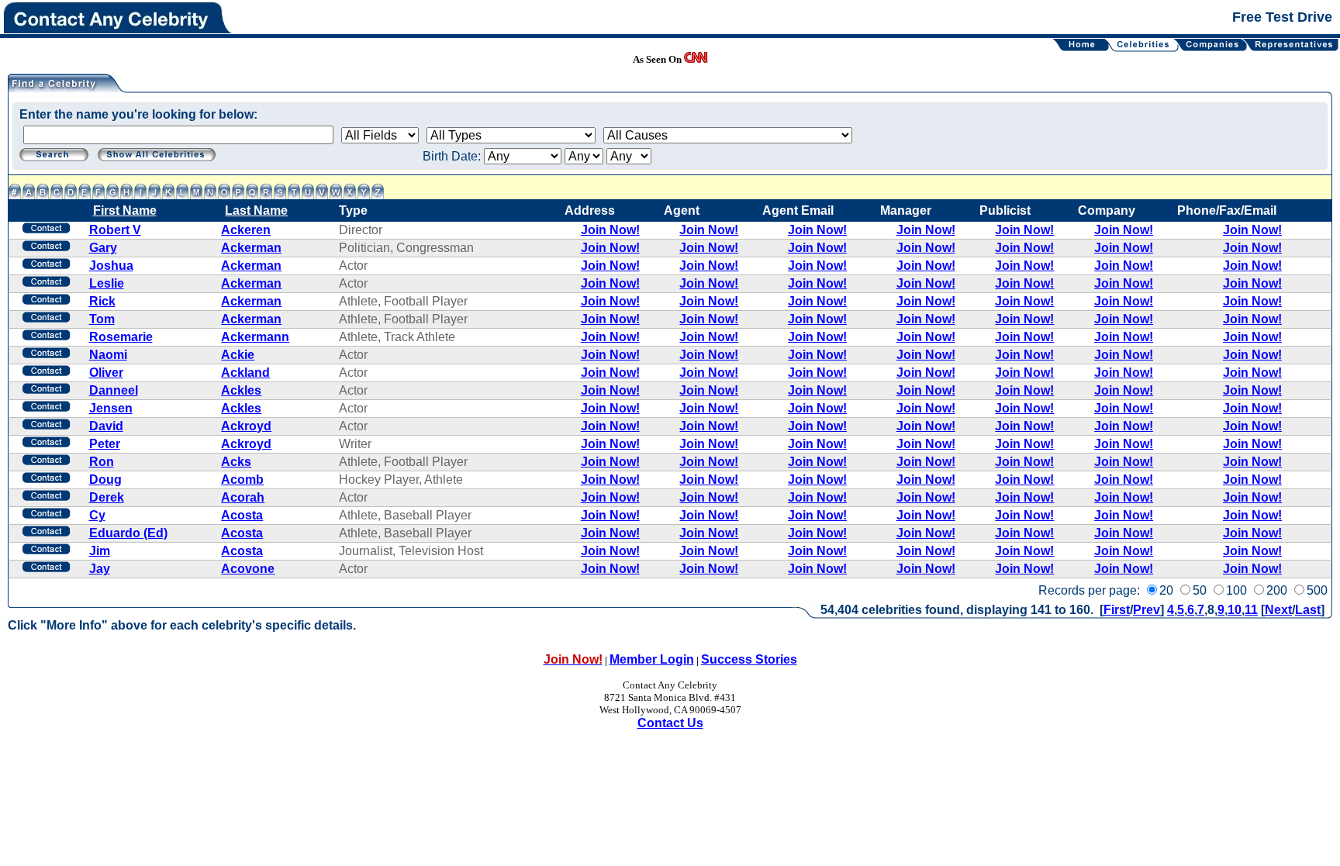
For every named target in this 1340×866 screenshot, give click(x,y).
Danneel (113, 390)
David (106, 426)
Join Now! (610, 229)
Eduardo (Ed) (128, 533)
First (1116, 609)
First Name (125, 210)
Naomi (108, 354)
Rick (102, 301)
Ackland (245, 372)
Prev (1146, 609)
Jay (99, 568)
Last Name (256, 210)
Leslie (106, 283)
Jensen (111, 408)
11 (1251, 609)
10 (1235, 609)
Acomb (242, 479)
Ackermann (255, 336)
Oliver (106, 372)
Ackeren (246, 229)
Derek (106, 497)
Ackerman (251, 247)
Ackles (241, 390)
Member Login (652, 659)
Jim (99, 550)
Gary (103, 247)
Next (1278, 609)
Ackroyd (246, 426)
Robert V (115, 229)
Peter (104, 443)
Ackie (237, 354)
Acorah (242, 497)
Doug (105, 479)
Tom (102, 319)
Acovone (248, 568)
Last (1308, 609)
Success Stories (749, 659)
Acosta (242, 515)
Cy (97, 515)
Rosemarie (121, 336)
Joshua (111, 265)
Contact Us (670, 723)
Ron (101, 461)
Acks (236, 461)
